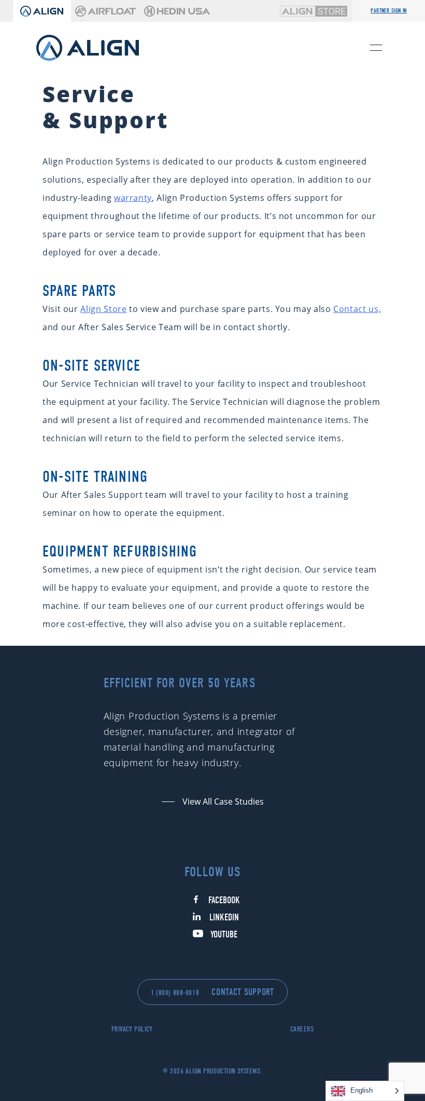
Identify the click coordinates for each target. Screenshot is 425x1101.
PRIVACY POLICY (132, 1029)
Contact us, (357, 309)
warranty (133, 197)
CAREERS (302, 1029)
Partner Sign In (389, 10)
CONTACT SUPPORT (242, 992)
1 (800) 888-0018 (175, 992)
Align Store (103, 309)
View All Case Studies (223, 801)
